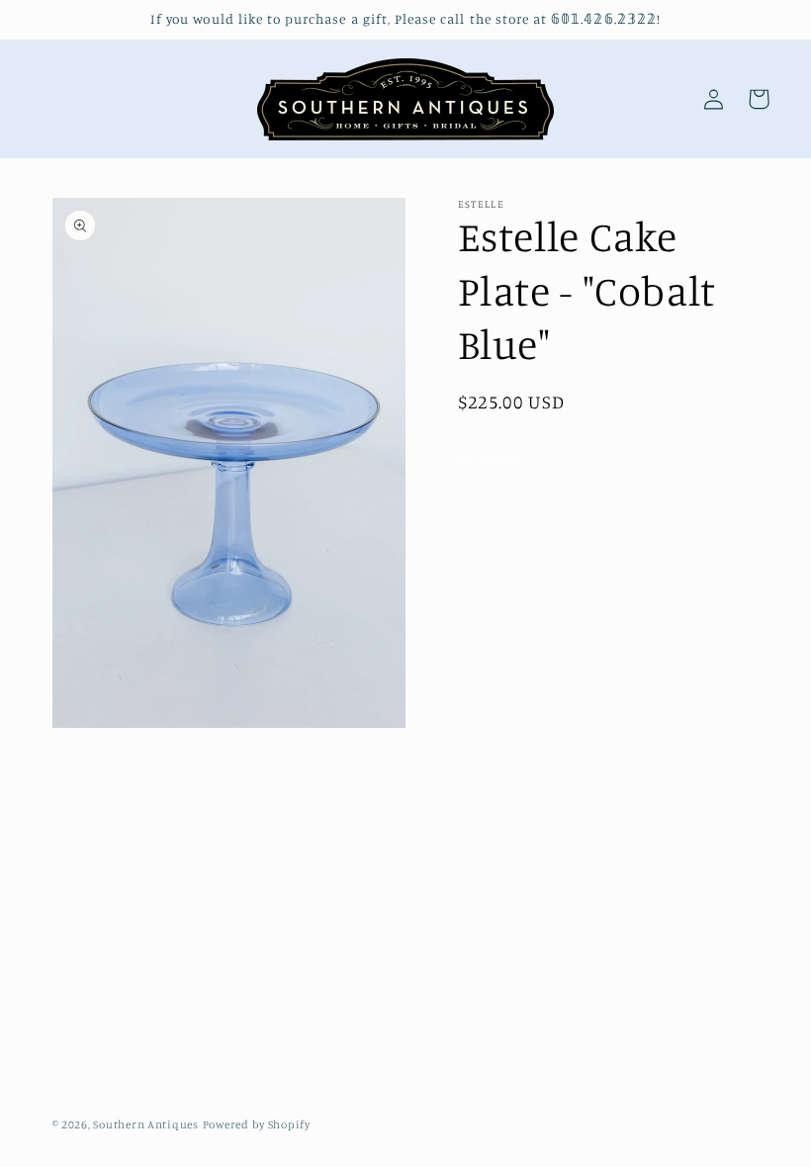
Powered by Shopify (257, 1124)
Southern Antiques (146, 1124)
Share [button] (501, 458)
